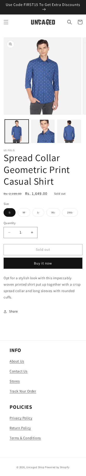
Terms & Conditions (25, 438)
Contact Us (18, 371)
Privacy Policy (21, 418)
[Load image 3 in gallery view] (69, 131)
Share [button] (13, 311)
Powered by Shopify (57, 467)
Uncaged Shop (35, 467)
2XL (72, 213)
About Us (17, 361)
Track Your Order (23, 391)
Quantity (10, 223)
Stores (15, 381)
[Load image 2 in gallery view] (43, 131)
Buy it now (43, 263)
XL (55, 213)
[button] (6, 22)
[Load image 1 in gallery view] (17, 131)
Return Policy (20, 428)
